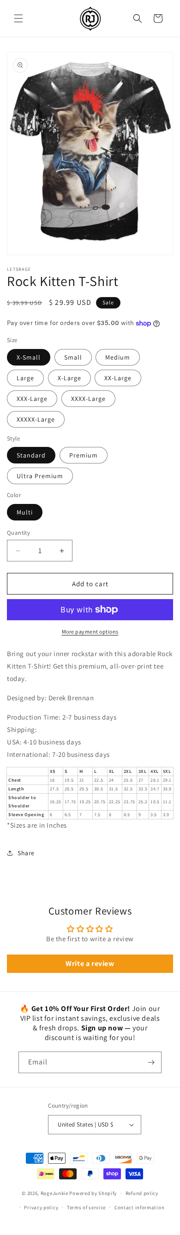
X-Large (69, 378)
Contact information (139, 1207)
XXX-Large (32, 399)
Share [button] (26, 853)
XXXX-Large (88, 399)
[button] (18, 18)
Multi (25, 512)
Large (25, 378)
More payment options (90, 631)
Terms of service (86, 1207)
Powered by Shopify (93, 1193)
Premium (83, 455)
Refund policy (142, 1193)
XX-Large (118, 378)
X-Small (29, 357)
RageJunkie (54, 1193)
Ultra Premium (40, 476)
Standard (31, 455)
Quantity (18, 533)
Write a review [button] (90, 963)
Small (73, 357)
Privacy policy (41, 1207)
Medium (117, 357)
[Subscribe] (151, 1062)
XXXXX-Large (36, 419)
